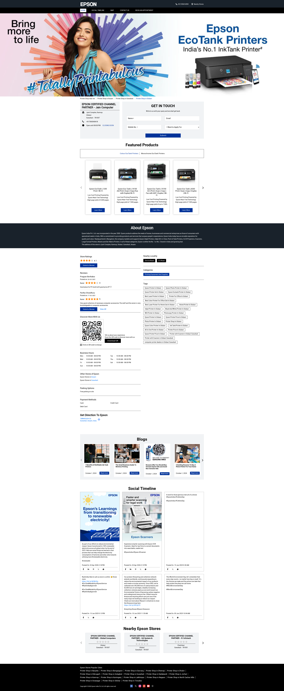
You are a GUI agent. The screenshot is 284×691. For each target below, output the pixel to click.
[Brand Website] (152, 686)
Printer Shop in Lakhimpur (134, 677)
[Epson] (88, 4)
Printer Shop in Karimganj (111, 677)
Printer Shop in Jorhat (178, 674)
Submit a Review (89, 265)
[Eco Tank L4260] (186, 173)
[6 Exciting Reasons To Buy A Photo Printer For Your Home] (187, 453)
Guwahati (94, 380)
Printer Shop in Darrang (134, 671)
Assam (93, 377)
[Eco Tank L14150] (127, 173)
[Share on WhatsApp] (103, 569)
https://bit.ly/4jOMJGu (90, 581)
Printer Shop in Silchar (111, 681)
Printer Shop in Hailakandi (156, 674)
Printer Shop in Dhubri (176, 671)
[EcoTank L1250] (98, 173)
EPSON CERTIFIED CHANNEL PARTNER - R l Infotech (181, 637)
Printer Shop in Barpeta (89, 671)
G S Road (161, 260)
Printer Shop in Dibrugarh (90, 674)
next (202, 187)
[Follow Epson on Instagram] (140, 686)
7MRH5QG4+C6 (85, 418)
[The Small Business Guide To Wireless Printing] (127, 453)
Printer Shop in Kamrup (89, 677)
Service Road (149, 260)
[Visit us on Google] (144, 686)
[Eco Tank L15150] (156, 173)
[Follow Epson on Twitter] (136, 686)
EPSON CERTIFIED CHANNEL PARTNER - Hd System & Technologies (142, 638)
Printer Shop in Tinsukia (132, 681)
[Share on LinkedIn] (88, 569)
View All (103, 309)
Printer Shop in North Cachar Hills (181, 677)
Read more (104, 473)
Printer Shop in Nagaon (156, 677)
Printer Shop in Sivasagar (90, 681)
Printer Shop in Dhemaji (155, 671)
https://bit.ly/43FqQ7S (132, 605)
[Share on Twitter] (98, 569)
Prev (81, 187)
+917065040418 (92, 122)
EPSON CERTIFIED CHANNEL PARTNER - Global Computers (103, 637)
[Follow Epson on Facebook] (131, 686)
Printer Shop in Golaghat (112, 674)
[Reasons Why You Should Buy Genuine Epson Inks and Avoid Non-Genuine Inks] (157, 453)
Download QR (112, 341)
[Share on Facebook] (83, 569)
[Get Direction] (99, 420)
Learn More (98, 210)
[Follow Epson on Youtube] (148, 686)
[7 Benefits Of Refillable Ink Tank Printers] (96, 453)
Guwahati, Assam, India (88, 421)
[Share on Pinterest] (93, 569)
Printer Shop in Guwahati (134, 674)
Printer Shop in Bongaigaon (112, 671)
